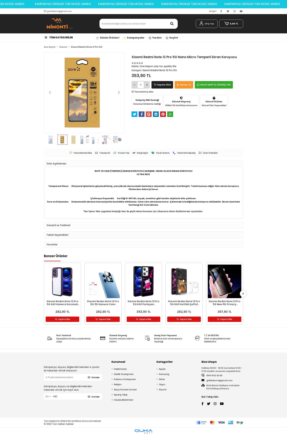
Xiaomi (162, 389)
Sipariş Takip (121, 394)
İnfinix (162, 379)
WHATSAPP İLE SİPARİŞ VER (215, 84)
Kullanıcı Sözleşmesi (125, 379)
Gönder (95, 377)
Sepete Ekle (164, 84)
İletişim (213, 11)
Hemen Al (185, 84)
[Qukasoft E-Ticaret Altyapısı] (143, 431)
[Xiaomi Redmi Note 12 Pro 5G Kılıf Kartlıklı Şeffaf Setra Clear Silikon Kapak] (184, 281)
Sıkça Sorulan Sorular (125, 389)
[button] (207, 24)
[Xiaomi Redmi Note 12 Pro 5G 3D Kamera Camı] (103, 281)
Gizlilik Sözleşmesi (123, 374)
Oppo (162, 384)
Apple (162, 369)
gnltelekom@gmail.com (219, 380)
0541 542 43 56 (214, 375)
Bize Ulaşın (209, 362)
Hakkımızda (120, 369)
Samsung (164, 374)
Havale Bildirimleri (123, 399)
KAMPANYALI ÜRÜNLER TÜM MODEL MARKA (63, 4)
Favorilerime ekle (143, 91)
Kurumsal (118, 362)
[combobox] (48, 396)
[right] (243, 293)
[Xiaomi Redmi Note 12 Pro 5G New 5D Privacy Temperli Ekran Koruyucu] (224, 281)
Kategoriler (164, 362)
